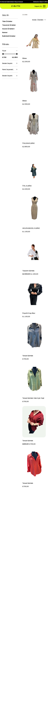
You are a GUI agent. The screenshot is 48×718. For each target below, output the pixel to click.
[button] (38, 6)
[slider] (3, 54)
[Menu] (44, 6)
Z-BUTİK (11, 6)
